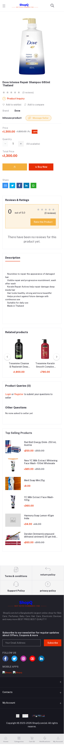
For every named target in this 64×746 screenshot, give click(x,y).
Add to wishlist (13, 104)
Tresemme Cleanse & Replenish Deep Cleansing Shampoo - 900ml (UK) (18, 365)
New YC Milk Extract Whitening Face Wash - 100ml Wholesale (40, 462)
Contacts (7, 692)
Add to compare (35, 104)
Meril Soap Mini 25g (34, 480)
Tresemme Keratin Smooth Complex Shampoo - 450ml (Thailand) (45, 365)
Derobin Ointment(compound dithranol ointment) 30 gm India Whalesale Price (40, 535)
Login (8, 394)
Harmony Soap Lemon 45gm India (39, 517)
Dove (17, 110)
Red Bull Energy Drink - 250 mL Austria (40, 443)
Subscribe (52, 643)
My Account (8, 702)
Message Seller (40, 118)
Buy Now (42, 167)
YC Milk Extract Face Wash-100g (39, 498)
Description (12, 257)
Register (18, 394)
